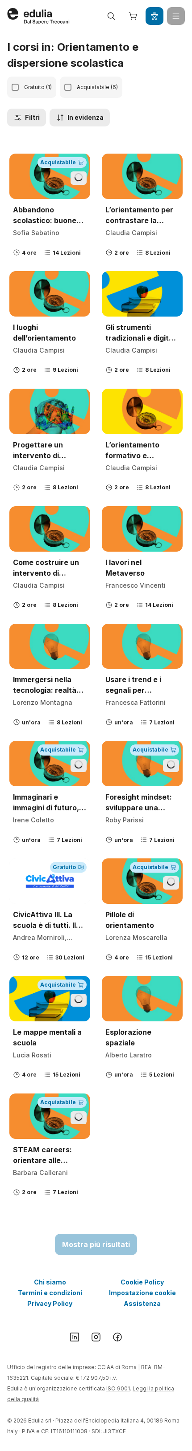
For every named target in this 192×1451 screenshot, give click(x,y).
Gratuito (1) (38, 87)
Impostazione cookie (142, 1293)
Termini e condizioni (50, 1293)
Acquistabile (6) (97, 87)
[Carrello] (133, 16)
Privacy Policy (49, 1303)
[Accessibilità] (154, 16)
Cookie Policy (142, 1282)
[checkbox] (15, 87)
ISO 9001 (118, 1388)
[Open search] (111, 16)
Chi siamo (50, 1282)
